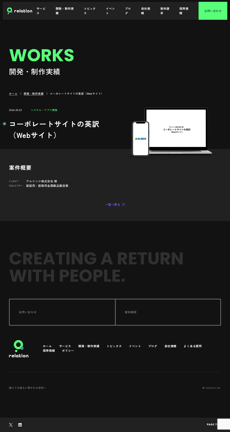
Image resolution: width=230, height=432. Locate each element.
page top (214, 424)
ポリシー (68, 351)
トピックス (90, 10)
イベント (110, 10)
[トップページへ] (18, 348)
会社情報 (145, 10)
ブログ (128, 10)
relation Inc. (213, 387)
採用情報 (183, 10)
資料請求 (164, 10)
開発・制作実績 (65, 10)
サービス (40, 10)
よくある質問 (193, 346)
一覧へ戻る (112, 204)
